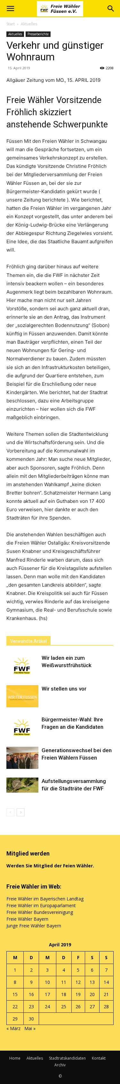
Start (10, 24)
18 (63, 994)
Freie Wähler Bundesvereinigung (39, 912)
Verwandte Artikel (28, 641)
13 (92, 982)
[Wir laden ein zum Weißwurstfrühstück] (22, 665)
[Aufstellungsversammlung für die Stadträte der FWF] (22, 785)
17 (47, 994)
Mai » (30, 1028)
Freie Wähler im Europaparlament (41, 905)
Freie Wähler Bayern (27, 919)
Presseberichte (38, 34)
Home (14, 1058)
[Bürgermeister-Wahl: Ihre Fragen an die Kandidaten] (22, 727)
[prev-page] (10, 812)
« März (13, 1028)
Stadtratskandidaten (67, 1058)
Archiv (60, 1065)
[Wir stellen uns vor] (22, 696)
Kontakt (99, 1058)
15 (15, 994)
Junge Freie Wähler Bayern (33, 926)
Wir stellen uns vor (64, 688)
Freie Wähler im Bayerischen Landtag (45, 899)
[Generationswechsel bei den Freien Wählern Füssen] (22, 758)
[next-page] (21, 812)
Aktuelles (29, 24)
